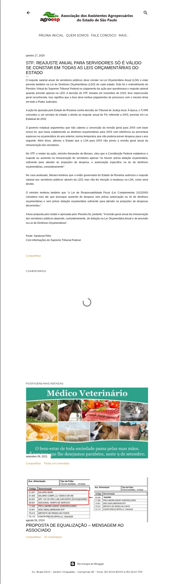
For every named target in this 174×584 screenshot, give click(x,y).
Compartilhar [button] (33, 255)
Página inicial (51, 35)
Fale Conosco (103, 35)
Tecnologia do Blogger (90, 563)
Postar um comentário (56, 463)
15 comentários (53, 537)
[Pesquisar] (145, 12)
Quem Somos (77, 35)
